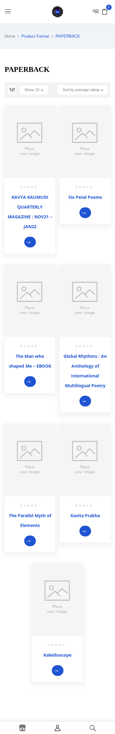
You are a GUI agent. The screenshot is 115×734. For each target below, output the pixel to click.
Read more (30, 242)
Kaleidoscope (57, 655)
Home (10, 36)
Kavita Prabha (85, 515)
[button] (104, 11)
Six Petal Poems (85, 197)
